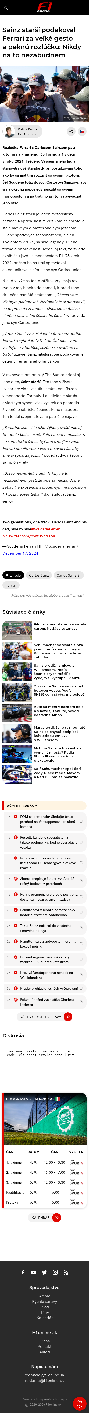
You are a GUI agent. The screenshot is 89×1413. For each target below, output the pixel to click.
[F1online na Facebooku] (22, 1272)
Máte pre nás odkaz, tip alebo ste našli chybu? (47, 595)
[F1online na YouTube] (33, 1272)
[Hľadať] (6, 8)
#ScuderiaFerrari (46, 528)
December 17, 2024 (20, 552)
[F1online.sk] (44, 7)
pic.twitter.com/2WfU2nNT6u (28, 535)
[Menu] (82, 8)
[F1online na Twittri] (44, 1272)
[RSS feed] (66, 1272)
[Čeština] (82, 131)
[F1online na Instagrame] (55, 1272)
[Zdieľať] (71, 131)
